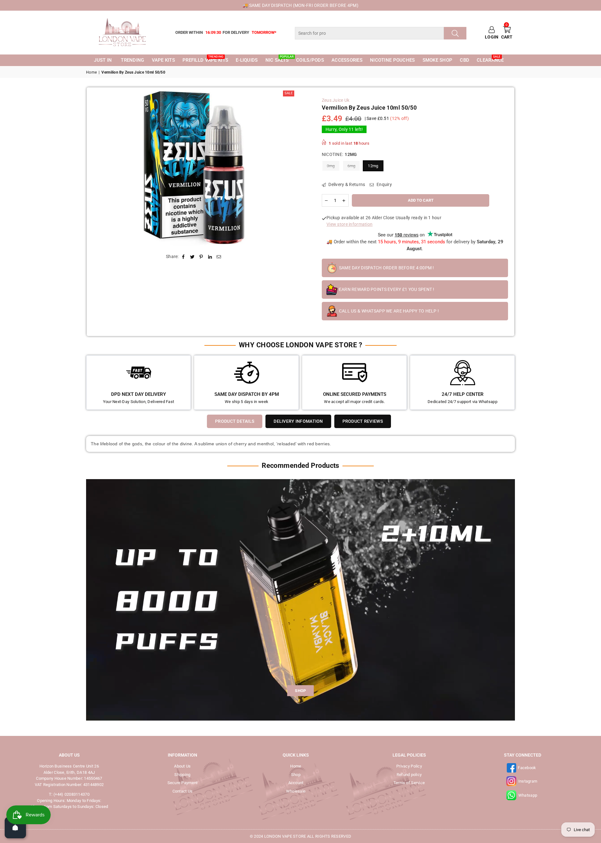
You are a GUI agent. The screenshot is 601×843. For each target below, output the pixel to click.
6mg (351, 165)
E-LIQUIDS (247, 60)
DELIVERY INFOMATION (298, 421)
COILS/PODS (310, 60)
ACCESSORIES (346, 60)
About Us (182, 766)
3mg (331, 165)
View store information (349, 224)
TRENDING (132, 60)
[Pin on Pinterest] (201, 256)
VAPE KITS (163, 60)
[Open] (15, 827)
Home (91, 72)
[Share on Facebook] (183, 256)
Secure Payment (182, 782)
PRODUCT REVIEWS (362, 421)
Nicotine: (339, 154)
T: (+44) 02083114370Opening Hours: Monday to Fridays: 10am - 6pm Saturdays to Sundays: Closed (69, 800)
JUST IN (103, 60)
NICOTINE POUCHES (392, 60)
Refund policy (409, 774)
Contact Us (182, 791)
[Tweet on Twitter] (192, 256)
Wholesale (296, 791)
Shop (295, 774)
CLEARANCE (490, 59)
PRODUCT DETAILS (234, 421)
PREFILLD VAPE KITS (205, 59)
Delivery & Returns (346, 184)
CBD (464, 60)
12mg (373, 165)
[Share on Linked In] (210, 256)
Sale (289, 93)
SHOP (300, 690)
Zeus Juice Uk (336, 100)
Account (296, 782)
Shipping (182, 774)
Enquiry (384, 184)
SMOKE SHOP (438, 60)
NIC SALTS (278, 59)
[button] (507, 32)
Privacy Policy (409, 766)
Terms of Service (409, 782)
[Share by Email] (219, 256)
